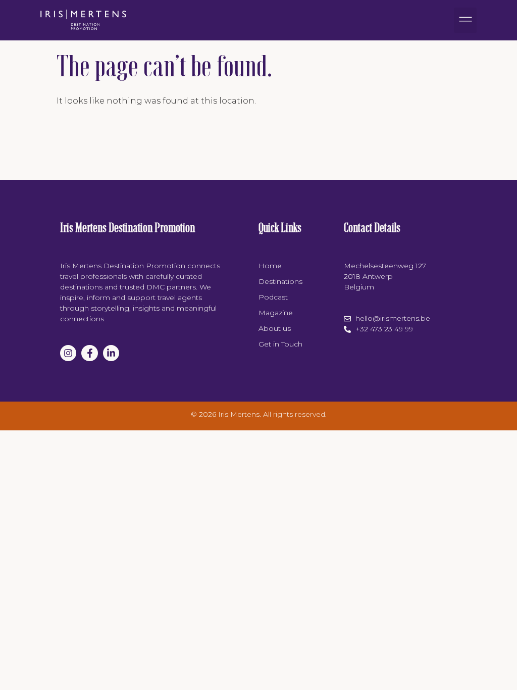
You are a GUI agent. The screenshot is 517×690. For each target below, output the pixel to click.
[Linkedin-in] (111, 353)
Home (270, 265)
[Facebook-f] (89, 353)
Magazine (275, 312)
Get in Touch (280, 344)
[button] (465, 20)
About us (274, 328)
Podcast (273, 297)
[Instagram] (68, 353)
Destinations (280, 281)
